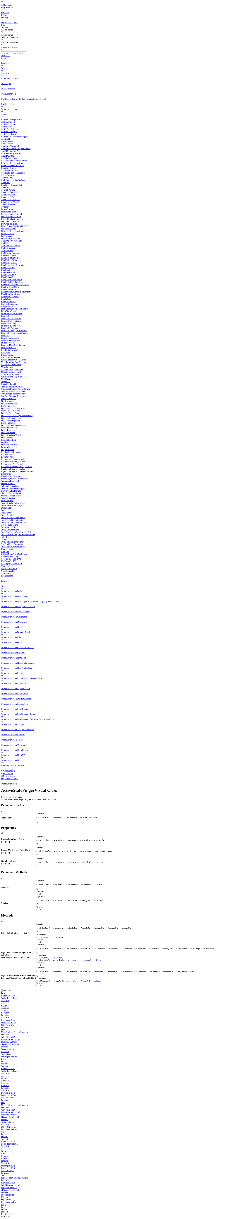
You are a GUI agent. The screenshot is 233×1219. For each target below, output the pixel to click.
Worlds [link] (4, 1005)
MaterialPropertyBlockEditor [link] (86, 960)
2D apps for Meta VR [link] (10, 1044)
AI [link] (2, 1003)
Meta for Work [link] (7, 1025)
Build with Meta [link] (8, 996)
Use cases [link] (5, 1051)
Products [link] (4, 1015)
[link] (6, 5)
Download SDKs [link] (8, 1022)
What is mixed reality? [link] (10, 1039)
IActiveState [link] (56, 937)
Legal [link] (3, 1059)
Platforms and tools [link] (9, 1042)
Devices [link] (4, 1047)
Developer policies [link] (9, 1056)
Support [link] (4, 1066)
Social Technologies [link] (9, 998)
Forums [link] (4, 1064)
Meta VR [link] (5, 1000)
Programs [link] (5, 1027)
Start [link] (3, 1030)
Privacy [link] (4, 1061)
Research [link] (5, 1013)
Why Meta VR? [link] (8, 1037)
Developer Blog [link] (8, 1020)
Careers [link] (4, 1010)
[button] (116, 2)
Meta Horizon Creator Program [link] (14, 1032)
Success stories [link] (7, 1049)
